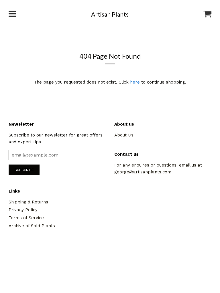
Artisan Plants (110, 14)
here (135, 82)
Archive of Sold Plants (32, 225)
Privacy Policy (23, 209)
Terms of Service (26, 217)
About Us (123, 135)
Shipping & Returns (28, 202)
